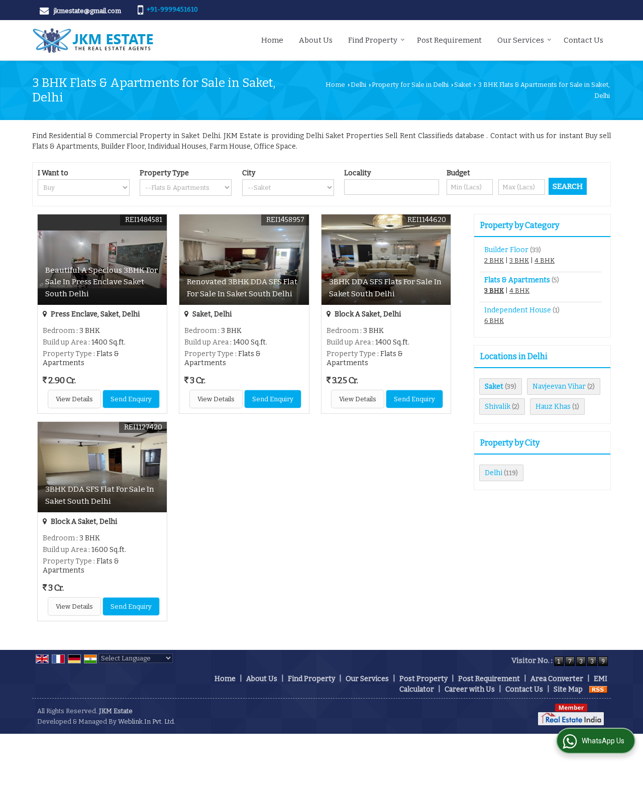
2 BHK (494, 260)
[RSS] (598, 689)
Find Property (372, 40)
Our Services (520, 40)
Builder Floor (506, 250)
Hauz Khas (553, 406)
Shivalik (497, 406)
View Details (74, 399)
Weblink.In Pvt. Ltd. (146, 721)
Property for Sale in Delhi (410, 84)
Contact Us (583, 40)
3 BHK (519, 260)
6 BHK (494, 320)
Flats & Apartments (517, 280)
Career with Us (470, 689)
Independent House (517, 310)
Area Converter (556, 679)
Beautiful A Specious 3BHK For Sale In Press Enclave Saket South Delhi (101, 282)
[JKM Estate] (92, 40)
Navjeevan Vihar (559, 386)
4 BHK (544, 260)
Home (272, 40)
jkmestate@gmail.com (87, 11)
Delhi (358, 84)
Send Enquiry (131, 399)
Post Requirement (449, 40)
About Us (316, 40)
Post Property (423, 679)
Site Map (568, 689)
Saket (462, 84)
